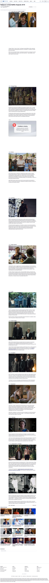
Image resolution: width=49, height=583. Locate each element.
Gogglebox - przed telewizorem (3, 567)
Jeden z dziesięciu (26, 567)
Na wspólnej (13, 567)
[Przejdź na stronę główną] (1, 1)
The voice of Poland (27, 571)
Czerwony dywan (26, 1)
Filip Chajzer (38, 570)
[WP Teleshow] (6, 1)
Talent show (15, 1)
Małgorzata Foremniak (39, 567)
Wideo (34, 1)
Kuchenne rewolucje (27, 570)
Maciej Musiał (38, 571)
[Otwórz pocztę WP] (40, 1)
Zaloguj (45, 1)
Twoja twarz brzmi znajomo (3, 570)
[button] (42, 1)
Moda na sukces (14, 570)
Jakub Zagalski (6, 6)
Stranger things (14, 571)
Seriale (31, 1)
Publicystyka (20, 1)
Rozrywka (11, 1)
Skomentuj (34, 505)
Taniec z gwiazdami (2, 571)
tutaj (14, 581)
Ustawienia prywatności (35, 576)
